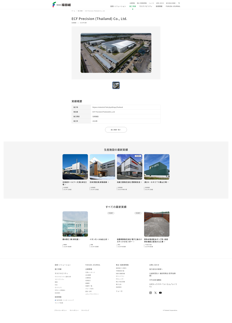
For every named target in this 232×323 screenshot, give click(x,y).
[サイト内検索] (179, 3)
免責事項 (118, 287)
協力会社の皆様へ (156, 269)
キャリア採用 (59, 303)
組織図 (87, 283)
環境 (56, 282)
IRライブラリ (120, 276)
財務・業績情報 (120, 273)
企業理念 (88, 278)
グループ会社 (89, 288)
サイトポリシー (74, 310)
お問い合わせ (154, 265)
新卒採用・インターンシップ (65, 300)
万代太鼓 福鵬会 (155, 280)
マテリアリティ (59, 279)
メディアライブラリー (92, 294)
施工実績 (58, 269)
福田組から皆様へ (121, 268)
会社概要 (88, 275)
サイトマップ (85, 310)
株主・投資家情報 (122, 265)
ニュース (119, 291)
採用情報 (58, 297)
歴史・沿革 (88, 291)
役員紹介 (88, 280)
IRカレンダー (120, 279)
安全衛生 (57, 293)
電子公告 (118, 284)
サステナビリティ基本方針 (63, 276)
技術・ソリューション (63, 265)
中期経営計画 (120, 271)
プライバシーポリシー (60, 310)
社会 (56, 285)
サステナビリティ (61, 273)
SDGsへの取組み (60, 290)
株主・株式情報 (120, 282)
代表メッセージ (90, 272)
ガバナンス (58, 287)
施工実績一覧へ (116, 130)
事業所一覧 (88, 286)
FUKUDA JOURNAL (92, 265)
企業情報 (88, 269)
